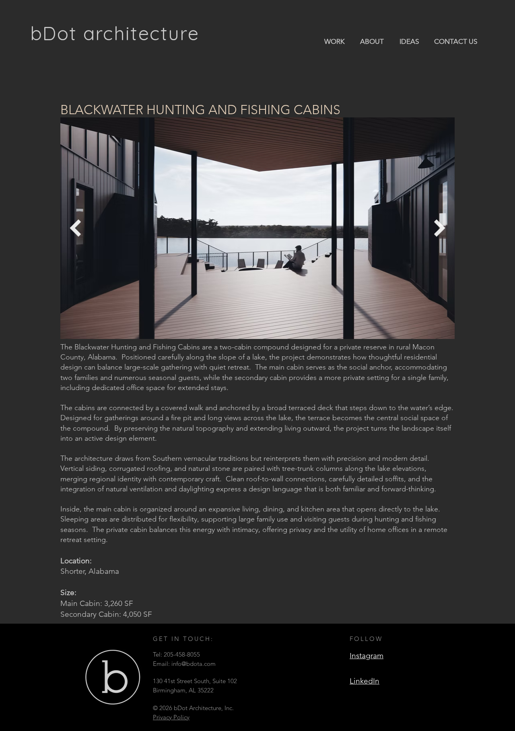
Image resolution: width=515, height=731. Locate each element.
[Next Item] (439, 228)
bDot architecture (114, 33)
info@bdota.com (193, 663)
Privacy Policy (171, 717)
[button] (334, 41)
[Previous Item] (75, 228)
